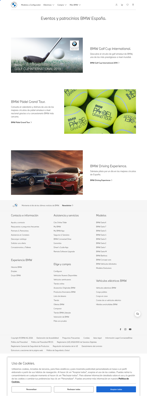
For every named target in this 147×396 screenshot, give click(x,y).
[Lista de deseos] (128, 5)
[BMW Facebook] (120, 329)
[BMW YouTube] (130, 329)
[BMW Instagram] (125, 329)
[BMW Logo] (14, 5)
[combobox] (138, 314)
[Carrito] (122, 5)
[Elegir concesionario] (133, 5)
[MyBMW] (117, 5)
